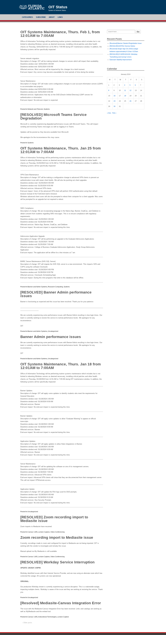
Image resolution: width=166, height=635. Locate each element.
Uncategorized (53, 331)
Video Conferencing (57, 532)
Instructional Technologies (47, 617)
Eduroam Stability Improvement (121, 60)
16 (114, 96)
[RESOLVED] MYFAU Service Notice (122, 46)
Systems (47, 109)
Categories (27, 17)
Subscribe (41, 17)
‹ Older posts (27, 623)
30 (114, 106)
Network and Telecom (35, 109)
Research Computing (55, 287)
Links (60, 17)
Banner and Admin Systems (37, 287)
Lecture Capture (44, 532)
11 (125, 90)
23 (114, 101)
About (52, 17)
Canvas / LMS (32, 532)
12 (130, 90)
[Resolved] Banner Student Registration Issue (126, 43)
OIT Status (57, 7)
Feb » (114, 113)
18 (125, 96)
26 (130, 101)
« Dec (109, 113)
